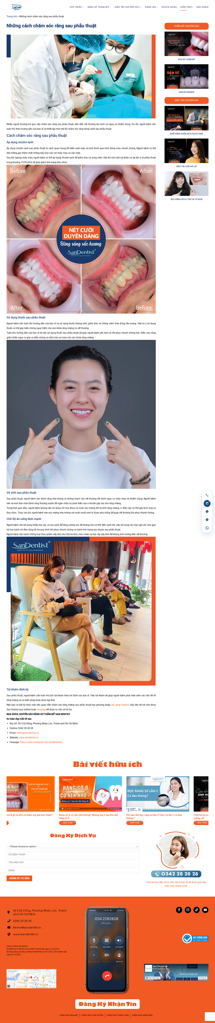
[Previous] (8, 802)
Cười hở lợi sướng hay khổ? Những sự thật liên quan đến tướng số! (142, 817)
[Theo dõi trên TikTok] (197, 910)
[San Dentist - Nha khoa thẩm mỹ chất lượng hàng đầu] (18, 7)
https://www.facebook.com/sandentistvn (41, 742)
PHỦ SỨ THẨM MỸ (186, 59)
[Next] (207, 802)
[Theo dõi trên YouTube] (205, 910)
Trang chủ (12, 16)
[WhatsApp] (207, 528)
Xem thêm (187, 823)
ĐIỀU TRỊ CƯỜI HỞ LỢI (186, 166)
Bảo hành (202, 7)
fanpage (41, 709)
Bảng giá (150, 7)
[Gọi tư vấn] (207, 495)
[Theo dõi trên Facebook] (179, 910)
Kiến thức (186, 7)
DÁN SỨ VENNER (186, 92)
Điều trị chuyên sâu (127, 7)
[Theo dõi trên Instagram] (188, 910)
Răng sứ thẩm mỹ (98, 7)
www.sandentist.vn (29, 737)
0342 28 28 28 (22, 920)
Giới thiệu (76, 7)
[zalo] (207, 519)
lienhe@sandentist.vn (28, 732)
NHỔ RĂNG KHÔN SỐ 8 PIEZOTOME (186, 134)
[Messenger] (207, 511)
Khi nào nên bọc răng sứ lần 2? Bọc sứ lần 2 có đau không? (72, 817)
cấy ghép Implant (120, 704)
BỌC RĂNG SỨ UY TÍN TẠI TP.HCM (186, 199)
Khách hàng (169, 7)
